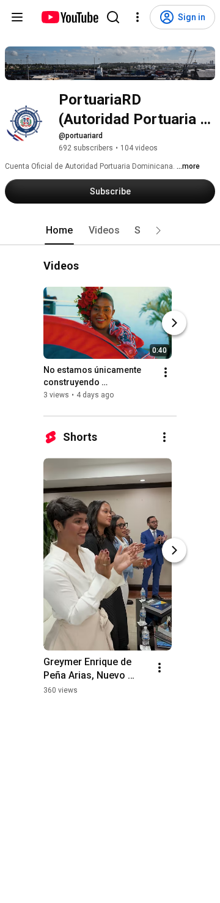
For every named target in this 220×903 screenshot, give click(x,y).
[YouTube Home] (69, 17)
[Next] (174, 323)
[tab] (59, 230)
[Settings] (137, 17)
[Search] (113, 17)
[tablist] (110, 230)
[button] (158, 230)
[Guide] (17, 17)
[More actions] (165, 373)
